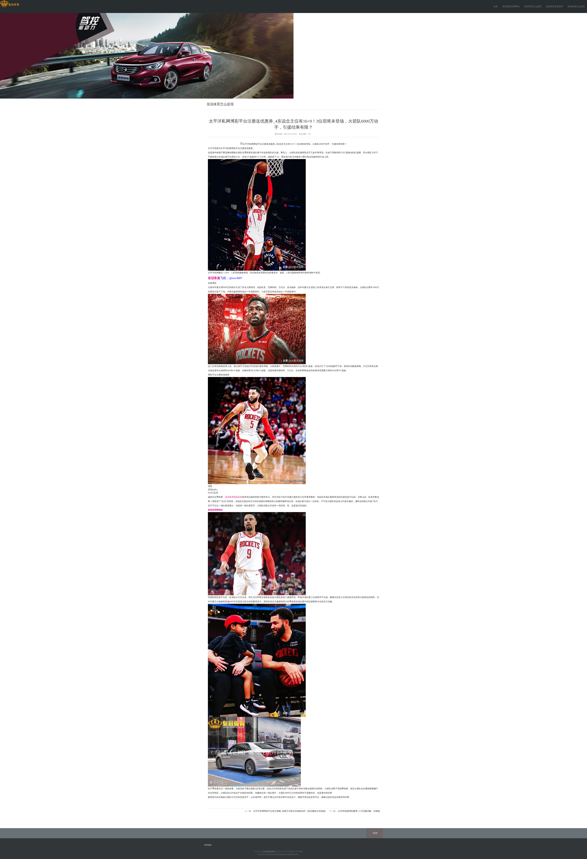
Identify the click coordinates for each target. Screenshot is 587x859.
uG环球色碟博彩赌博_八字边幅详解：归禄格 (359, 811)
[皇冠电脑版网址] (9, 3)
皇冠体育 (272, 854)
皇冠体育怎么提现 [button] (576, 6)
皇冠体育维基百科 (554, 6)
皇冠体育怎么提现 (532, 6)
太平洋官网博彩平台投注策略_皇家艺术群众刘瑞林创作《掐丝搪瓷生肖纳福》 (290, 811)
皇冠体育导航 (263, 854)
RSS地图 (289, 851)
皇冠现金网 (280, 854)
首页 (496, 6)
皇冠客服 (288, 854)
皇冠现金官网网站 (511, 6)
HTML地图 (298, 851)
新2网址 (295, 854)
